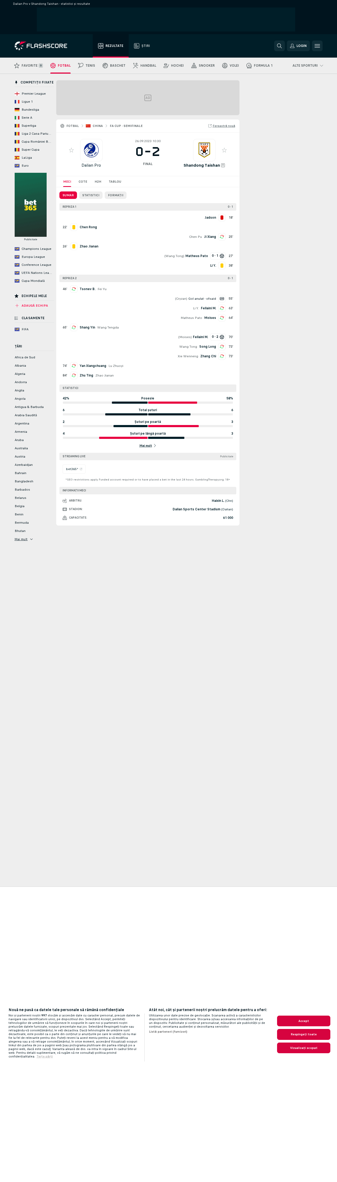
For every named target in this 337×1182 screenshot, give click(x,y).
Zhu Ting (86, 375)
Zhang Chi (208, 356)
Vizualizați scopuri (303, 1048)
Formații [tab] (115, 195)
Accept (303, 1021)
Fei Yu (102, 289)
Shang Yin (87, 327)
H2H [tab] (98, 181)
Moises (210, 318)
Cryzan (181, 298)
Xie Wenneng (188, 356)
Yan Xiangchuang (93, 366)
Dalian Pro (91, 165)
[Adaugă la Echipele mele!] (71, 150)
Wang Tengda (108, 327)
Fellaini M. (208, 308)
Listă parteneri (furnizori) (168, 1031)
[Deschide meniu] (317, 46)
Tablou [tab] (115, 181)
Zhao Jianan (104, 375)
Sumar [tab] (68, 195)
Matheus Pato (191, 318)
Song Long (207, 346)
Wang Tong (174, 256)
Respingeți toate (304, 1034)
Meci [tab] (67, 181)
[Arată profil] (91, 150)
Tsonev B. (87, 289)
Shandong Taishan (202, 165)
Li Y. (196, 308)
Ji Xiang (210, 237)
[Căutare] (279, 46)
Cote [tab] (83, 181)
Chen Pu (195, 237)
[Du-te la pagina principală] (45, 46)
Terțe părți (44, 1056)
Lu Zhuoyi (115, 366)
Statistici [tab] (90, 195)
